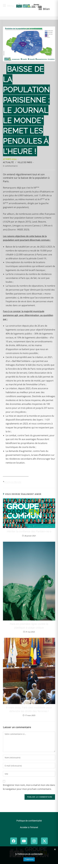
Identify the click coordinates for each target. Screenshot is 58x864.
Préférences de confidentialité (30, 854)
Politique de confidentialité (29, 820)
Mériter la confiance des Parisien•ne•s (29, 531)
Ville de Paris (25, 162)
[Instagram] (34, 841)
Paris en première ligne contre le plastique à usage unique (29, 625)
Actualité (8, 162)
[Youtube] (24, 841)
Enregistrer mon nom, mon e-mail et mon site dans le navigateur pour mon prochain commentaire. (29, 787)
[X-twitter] (44, 841)
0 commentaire (10, 166)
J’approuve (29, 859)
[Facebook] (13, 841)
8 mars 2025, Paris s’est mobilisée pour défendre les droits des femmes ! (29, 709)
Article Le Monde (12, 482)
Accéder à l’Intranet (29, 827)
